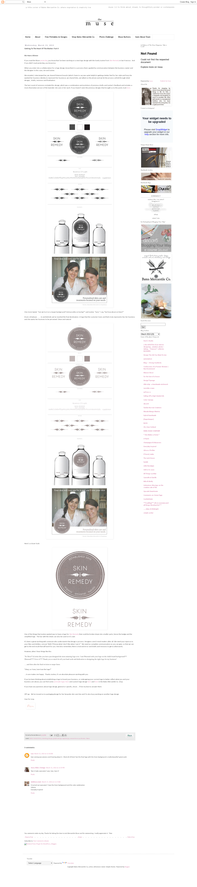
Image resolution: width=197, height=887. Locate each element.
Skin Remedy (114, 60)
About (37, 37)
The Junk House (149, 458)
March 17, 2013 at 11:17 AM (51, 782)
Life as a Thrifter (149, 450)
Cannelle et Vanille (150, 477)
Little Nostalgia (149, 466)
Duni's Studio (148, 341)
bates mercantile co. (36, 738)
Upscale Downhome (151, 491)
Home (27, 37)
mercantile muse (75, 738)
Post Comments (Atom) (41, 841)
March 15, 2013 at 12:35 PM (55, 768)
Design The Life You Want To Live (155, 355)
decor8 (146, 404)
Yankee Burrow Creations (152, 408)
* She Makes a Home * (151, 435)
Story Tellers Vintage (38, 768)
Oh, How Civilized (150, 427)
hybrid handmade (150, 415)
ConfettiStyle (148, 499)
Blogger (127, 867)
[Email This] (55, 735)
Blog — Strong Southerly (152, 363)
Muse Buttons (124, 37)
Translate (70, 863)
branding (45, 738)
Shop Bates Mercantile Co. (83, 37)
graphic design (57, 738)
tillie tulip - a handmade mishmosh (156, 384)
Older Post (130, 837)
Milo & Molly (148, 481)
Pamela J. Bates (85, 738)
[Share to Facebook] (63, 735)
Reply (33, 760)
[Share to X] (60, 735)
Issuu (151, 81)
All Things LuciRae (150, 474)
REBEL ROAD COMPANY (152, 431)
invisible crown (149, 388)
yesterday (43, 60)
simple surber (148, 513)
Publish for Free (165, 81)
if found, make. (149, 454)
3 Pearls (146, 439)
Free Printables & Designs (56, 37)
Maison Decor (149, 373)
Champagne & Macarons (152, 443)
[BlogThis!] (58, 735)
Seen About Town (142, 37)
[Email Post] (51, 735)
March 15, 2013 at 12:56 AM (43, 754)
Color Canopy (148, 400)
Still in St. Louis (149, 470)
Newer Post (29, 837)
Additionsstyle (36, 782)
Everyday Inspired (150, 446)
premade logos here (61, 682)
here (128, 88)
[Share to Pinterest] (65, 735)
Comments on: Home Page (153, 495)
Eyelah (146, 462)
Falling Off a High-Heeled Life (154, 396)
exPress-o (147, 392)
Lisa (32, 754)
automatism (148, 359)
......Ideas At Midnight (151, 509)
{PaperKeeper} (149, 419)
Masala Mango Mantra (152, 411)
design (50, 738)
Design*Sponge (149, 380)
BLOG (145, 423)
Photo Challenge (106, 37)
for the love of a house (152, 376)
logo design (65, 738)
